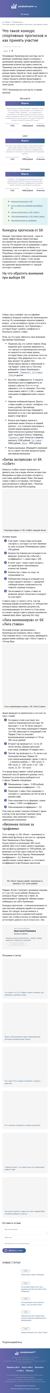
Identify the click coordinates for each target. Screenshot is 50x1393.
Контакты (39, 1367)
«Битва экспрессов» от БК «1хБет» (25, 212)
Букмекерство (17, 22)
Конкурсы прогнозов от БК (21, 201)
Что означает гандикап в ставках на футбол (22, 1125)
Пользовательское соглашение (25, 1386)
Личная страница (20, 933)
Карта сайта (27, 1367)
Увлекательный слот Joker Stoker (34, 1332)
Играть (25, 103)
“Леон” (11, 375)
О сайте (20, 1370)
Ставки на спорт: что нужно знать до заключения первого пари (24, 1168)
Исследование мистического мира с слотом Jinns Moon (32, 1303)
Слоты (26, 1271)
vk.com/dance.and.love (16, 944)
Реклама (29, 1370)
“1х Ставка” (37, 372)
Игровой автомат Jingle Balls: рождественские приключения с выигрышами (34, 1318)
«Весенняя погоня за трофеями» (24, 220)
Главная (7, 22)
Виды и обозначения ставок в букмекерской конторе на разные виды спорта (22, 1038)
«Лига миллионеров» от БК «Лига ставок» (28, 216)
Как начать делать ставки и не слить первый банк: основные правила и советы (25, 1212)
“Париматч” (25, 372)
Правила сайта (13, 1367)
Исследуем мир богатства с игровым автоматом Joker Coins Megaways (33, 1289)
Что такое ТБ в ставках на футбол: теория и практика (22, 1082)
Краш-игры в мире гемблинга (32, 1274)
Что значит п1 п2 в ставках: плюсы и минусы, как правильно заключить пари (24, 993)
